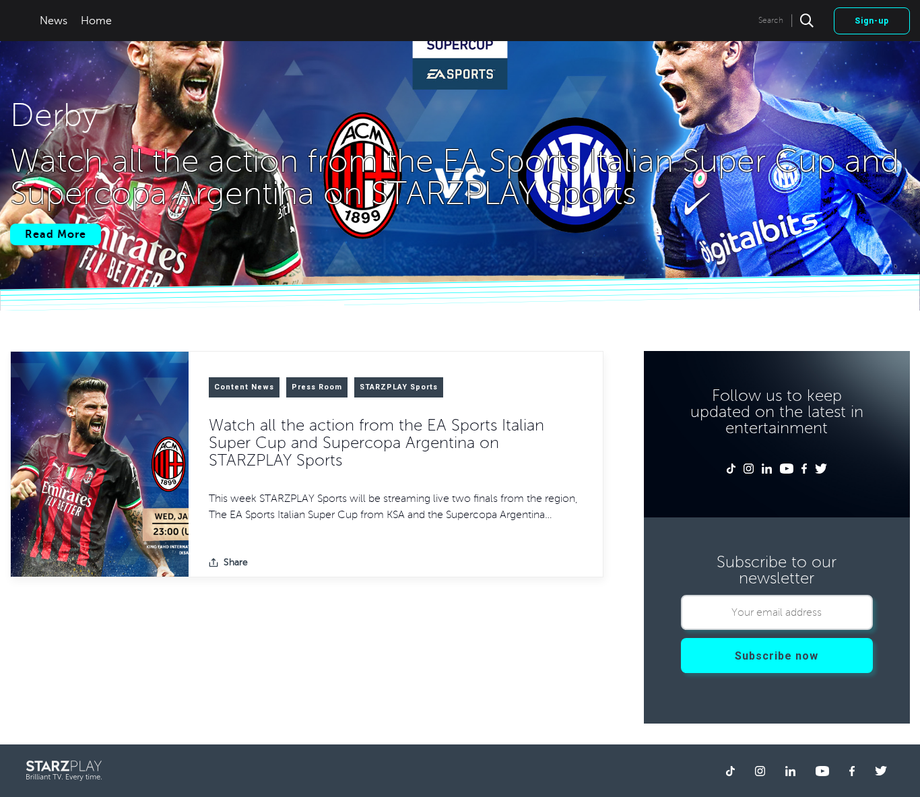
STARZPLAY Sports (399, 387)
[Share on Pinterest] (331, 562)
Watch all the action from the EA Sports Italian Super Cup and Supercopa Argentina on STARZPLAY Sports (376, 442)
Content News (244, 387)
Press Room (317, 387)
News (53, 21)
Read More (55, 234)
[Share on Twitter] (288, 562)
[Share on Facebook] (266, 562)
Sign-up (872, 21)
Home (96, 21)
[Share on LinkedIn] (310, 562)
